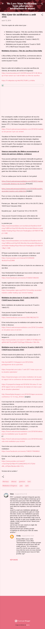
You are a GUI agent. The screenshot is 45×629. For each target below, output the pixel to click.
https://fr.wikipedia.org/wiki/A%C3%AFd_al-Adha (18, 80)
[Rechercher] (42, 4)
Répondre (14, 560)
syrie (26, 486)
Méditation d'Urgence (10, 486)
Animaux (6, 481)
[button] (42, 15)
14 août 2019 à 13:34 (27, 536)
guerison (22, 481)
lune (29, 481)
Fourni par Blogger (23, 621)
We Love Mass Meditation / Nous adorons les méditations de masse (22, 6)
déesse (13, 481)
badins (28, 625)
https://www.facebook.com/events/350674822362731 (20, 317)
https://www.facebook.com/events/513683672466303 (20, 278)
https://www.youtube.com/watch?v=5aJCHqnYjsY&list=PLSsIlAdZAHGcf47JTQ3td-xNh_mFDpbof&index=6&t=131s (19, 463)
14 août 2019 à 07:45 (21, 494)
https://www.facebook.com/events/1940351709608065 (21, 451)
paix (21, 486)
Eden (12, 494)
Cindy (18, 536)
